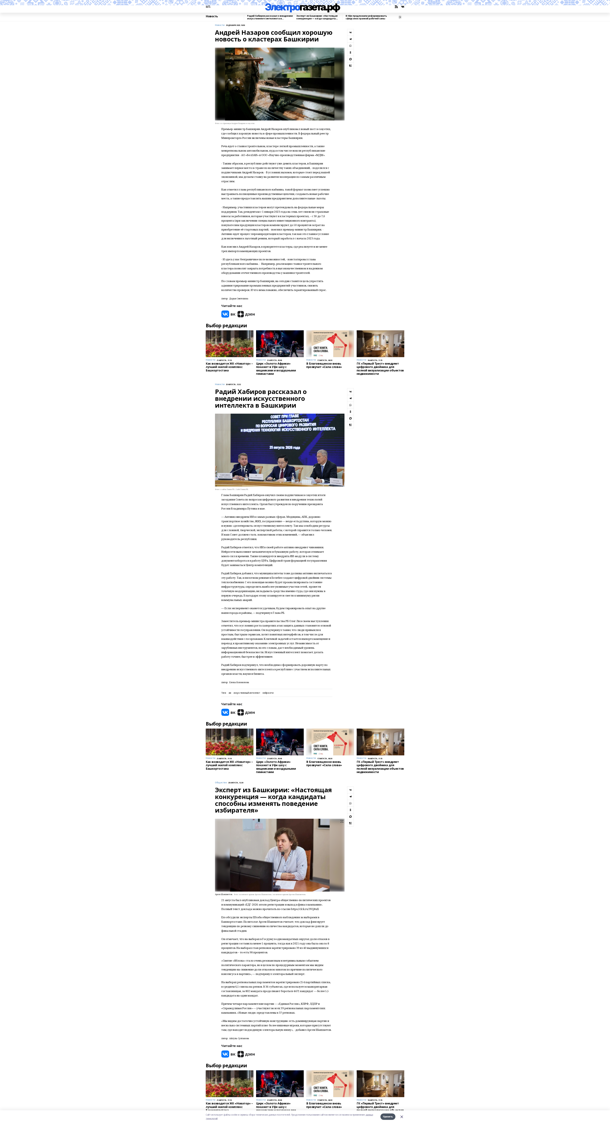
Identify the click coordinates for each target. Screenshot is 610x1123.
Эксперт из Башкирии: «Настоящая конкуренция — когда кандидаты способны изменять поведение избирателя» (317, 17)
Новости (220, 25)
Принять (388, 1116)
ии (230, 693)
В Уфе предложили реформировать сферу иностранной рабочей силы (366, 17)
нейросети (268, 693)
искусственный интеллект (247, 693)
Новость (212, 16)
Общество (221, 782)
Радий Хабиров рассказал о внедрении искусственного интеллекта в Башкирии (270, 17)
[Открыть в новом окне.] (228, 314)
